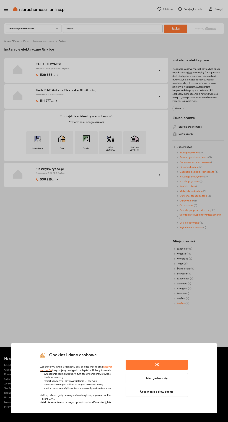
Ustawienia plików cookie (156, 391)
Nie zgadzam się (157, 378)
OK (157, 364)
